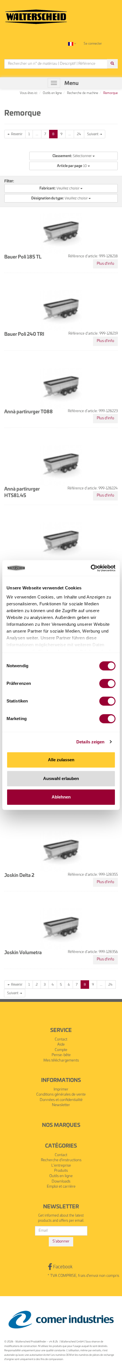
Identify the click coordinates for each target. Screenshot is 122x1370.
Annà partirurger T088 (28, 412)
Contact (61, 1039)
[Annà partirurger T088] (61, 387)
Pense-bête (61, 1055)
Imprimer (61, 1089)
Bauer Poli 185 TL (22, 257)
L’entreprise (61, 1165)
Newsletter (61, 1105)
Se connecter (93, 43)
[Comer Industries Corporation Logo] (61, 1320)
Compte (61, 1050)
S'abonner (61, 1241)
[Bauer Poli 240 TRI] (61, 310)
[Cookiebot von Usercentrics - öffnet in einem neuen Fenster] (90, 568)
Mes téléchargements (61, 1060)
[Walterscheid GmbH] (36, 14)
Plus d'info (105, 264)
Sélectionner (72, 156)
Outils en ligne (61, 1176)
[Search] (112, 63)
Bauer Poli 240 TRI (24, 334)
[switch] (107, 683)
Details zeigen (90, 741)
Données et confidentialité (61, 1100)
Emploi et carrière (61, 1186)
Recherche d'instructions (61, 1160)
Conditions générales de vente (61, 1094)
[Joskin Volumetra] (61, 928)
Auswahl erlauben (61, 778)
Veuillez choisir (59, 188)
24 (79, 134)
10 (72, 166)
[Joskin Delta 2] (61, 851)
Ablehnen (61, 797)
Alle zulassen (61, 759)
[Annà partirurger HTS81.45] (61, 464)
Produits (61, 1171)
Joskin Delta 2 (19, 875)
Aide (61, 1044)
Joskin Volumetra (23, 952)
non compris (109, 1276)
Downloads (61, 1181)
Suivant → (94, 134)
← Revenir (14, 134)
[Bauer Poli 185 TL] (61, 232)
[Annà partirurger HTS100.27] (61, 542)
